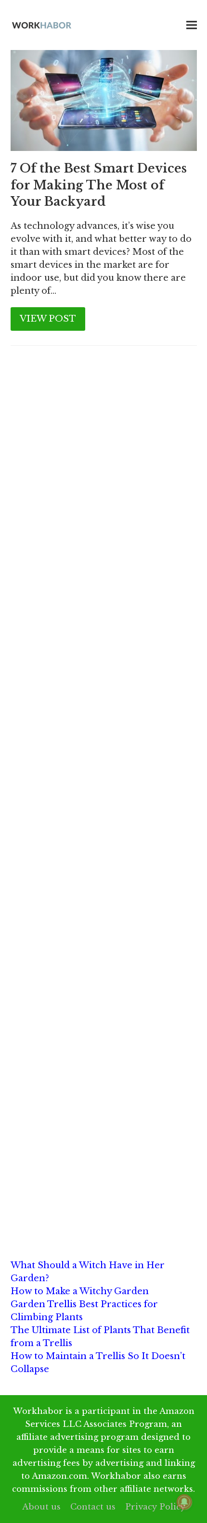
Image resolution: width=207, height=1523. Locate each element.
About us (41, 1506)
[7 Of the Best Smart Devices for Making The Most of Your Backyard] (104, 100)
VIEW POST (48, 318)
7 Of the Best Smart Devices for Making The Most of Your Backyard (99, 185)
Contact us (93, 1506)
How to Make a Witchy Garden (80, 1291)
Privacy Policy (155, 1506)
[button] (191, 25)
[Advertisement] (103, 478)
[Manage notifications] (184, 1502)
